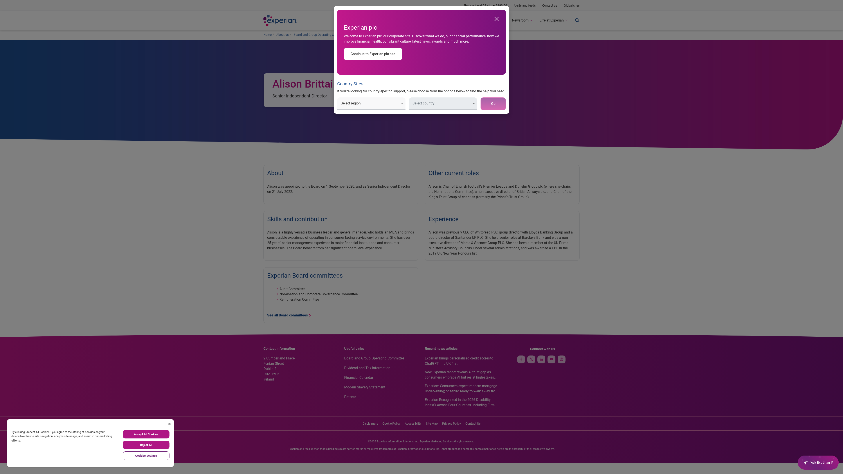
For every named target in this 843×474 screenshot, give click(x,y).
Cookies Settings (146, 455)
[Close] (496, 19)
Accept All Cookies (146, 434)
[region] (90, 443)
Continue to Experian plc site (373, 54)
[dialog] (421, 237)
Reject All (146, 445)
